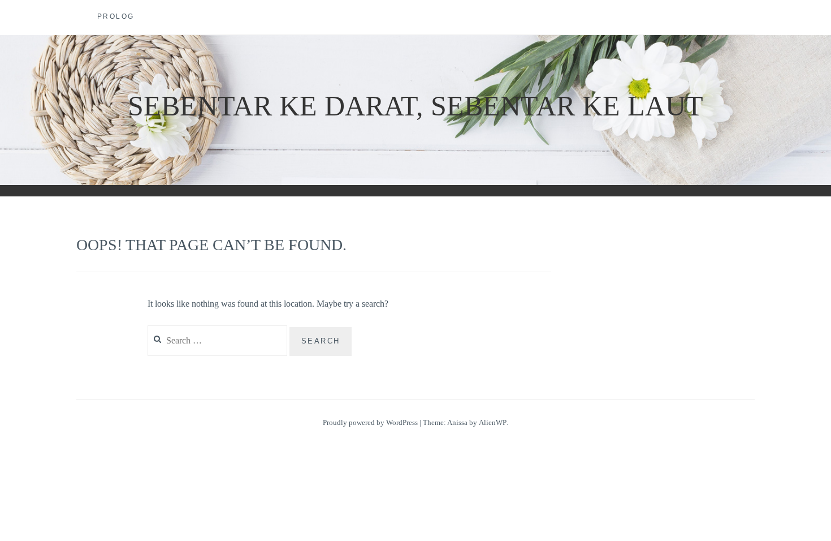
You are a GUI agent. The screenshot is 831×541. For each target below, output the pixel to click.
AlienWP (493, 422)
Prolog (116, 16)
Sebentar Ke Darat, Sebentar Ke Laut (415, 106)
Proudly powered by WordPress (370, 422)
